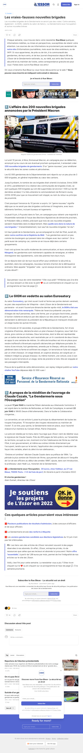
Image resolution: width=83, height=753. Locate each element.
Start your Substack (36, 744)
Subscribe (66, 4)
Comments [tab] (9, 630)
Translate (9, 13)
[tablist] (13, 630)
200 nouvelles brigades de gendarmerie (23, 166)
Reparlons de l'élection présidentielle (22, 661)
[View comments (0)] (15, 35)
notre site (11, 49)
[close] (61, 670)
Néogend (9, 252)
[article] (41, 666)
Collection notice (62, 738)
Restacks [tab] (18, 630)
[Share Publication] (58, 4)
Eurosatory (18, 301)
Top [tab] (7, 655)
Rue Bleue (16, 668)
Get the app (51, 744)
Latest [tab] (12, 655)
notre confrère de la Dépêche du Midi (27, 235)
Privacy (48, 738)
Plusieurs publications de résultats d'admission (29, 523)
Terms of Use (51, 708)
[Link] (1, 108)
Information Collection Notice (41, 710)
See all (8, 708)
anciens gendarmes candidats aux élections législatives (37, 537)
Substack (31, 749)
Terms (54, 738)
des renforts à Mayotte (39, 532)
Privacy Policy (57, 710)
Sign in (76, 4)
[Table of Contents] (2, 376)
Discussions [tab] (20, 655)
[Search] (54, 4)
